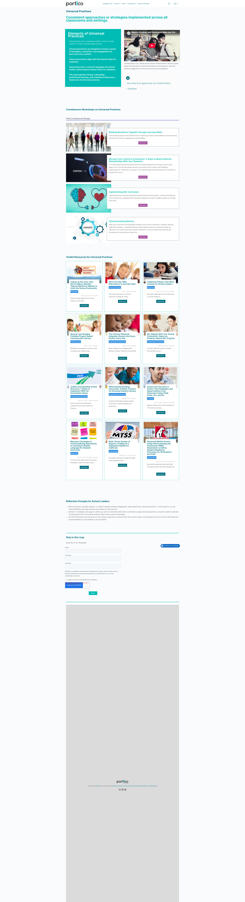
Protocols (150, 398)
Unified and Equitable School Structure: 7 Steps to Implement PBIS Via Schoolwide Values (83, 390)
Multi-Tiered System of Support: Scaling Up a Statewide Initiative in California (119, 445)
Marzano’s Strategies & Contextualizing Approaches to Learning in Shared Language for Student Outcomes (83, 446)
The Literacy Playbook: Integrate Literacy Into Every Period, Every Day (122, 336)
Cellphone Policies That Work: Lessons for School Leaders (161, 283)
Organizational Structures (117, 341)
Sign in (176, 3)
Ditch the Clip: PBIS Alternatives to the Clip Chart (122, 283)
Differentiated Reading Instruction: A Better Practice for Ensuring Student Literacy (122, 389)
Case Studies (113, 451)
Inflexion (133, 291)
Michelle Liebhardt (169, 402)
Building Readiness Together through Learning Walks (135, 132)
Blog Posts (74, 291)
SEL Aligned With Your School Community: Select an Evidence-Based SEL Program (161, 336)
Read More (143, 143)
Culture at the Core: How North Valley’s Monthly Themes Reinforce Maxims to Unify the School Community (83, 285)
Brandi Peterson (170, 461)
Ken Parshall (94, 295)
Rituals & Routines (114, 287)
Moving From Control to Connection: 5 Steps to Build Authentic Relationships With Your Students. (140, 160)
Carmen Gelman (170, 291)
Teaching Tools (75, 341)
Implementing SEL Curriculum (124, 192)
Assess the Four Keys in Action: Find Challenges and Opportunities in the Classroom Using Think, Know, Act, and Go (160, 391)
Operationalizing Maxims (121, 221)
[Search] (169, 3)
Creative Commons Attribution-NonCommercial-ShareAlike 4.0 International (134, 786)
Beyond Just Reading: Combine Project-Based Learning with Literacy (81, 336)
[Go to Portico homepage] (74, 3)
